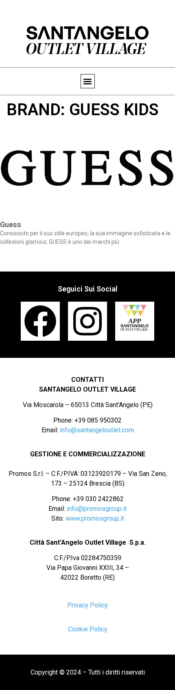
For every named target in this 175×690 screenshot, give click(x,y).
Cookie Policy (87, 629)
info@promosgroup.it (97, 509)
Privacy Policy (87, 605)
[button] (88, 81)
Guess (10, 224)
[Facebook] (40, 321)
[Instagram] (87, 321)
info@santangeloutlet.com (97, 430)
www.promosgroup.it (95, 518)
